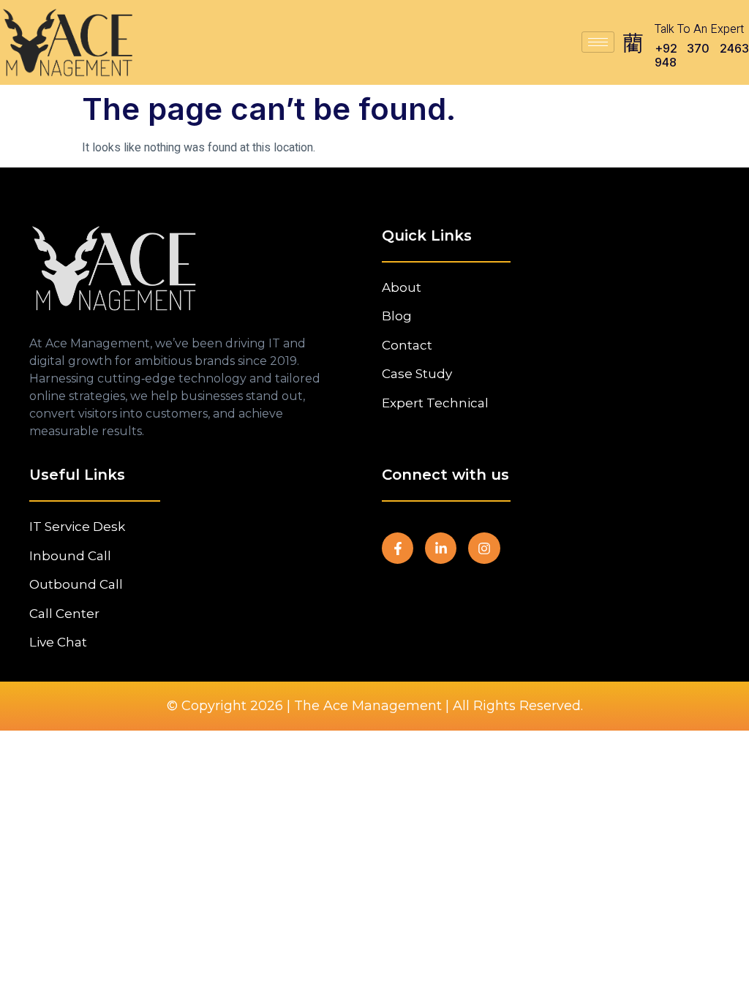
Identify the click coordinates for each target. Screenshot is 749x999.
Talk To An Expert (699, 29)
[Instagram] (484, 548)
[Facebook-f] (397, 548)
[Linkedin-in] (440, 548)
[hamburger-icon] (597, 42)
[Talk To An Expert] (633, 42)
